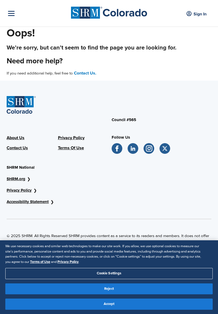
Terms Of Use (71, 148)
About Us (15, 138)
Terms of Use (40, 262)
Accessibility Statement (28, 201)
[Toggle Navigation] (38, 13)
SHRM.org (16, 178)
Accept (109, 304)
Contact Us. (85, 73)
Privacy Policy (71, 138)
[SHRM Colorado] (109, 11)
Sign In (200, 14)
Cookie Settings (109, 273)
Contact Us (17, 148)
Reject (109, 289)
